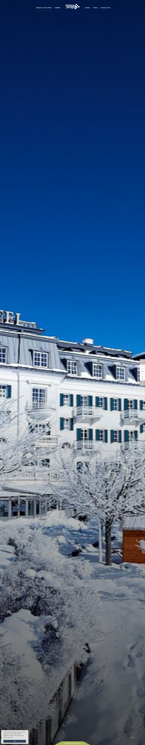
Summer (57, 8)
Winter (87, 8)
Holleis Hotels (142, 384)
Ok (14, 741)
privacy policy (6, 737)
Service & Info (105, 8)
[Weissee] (72, 6)
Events (95, 8)
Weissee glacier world (44, 8)
